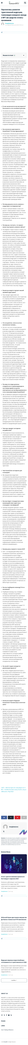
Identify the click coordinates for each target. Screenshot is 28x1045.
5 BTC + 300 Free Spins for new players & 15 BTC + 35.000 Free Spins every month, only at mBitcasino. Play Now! (13, 789)
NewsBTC (6, 1041)
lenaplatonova (9, 23)
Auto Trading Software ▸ (7, 1030)
